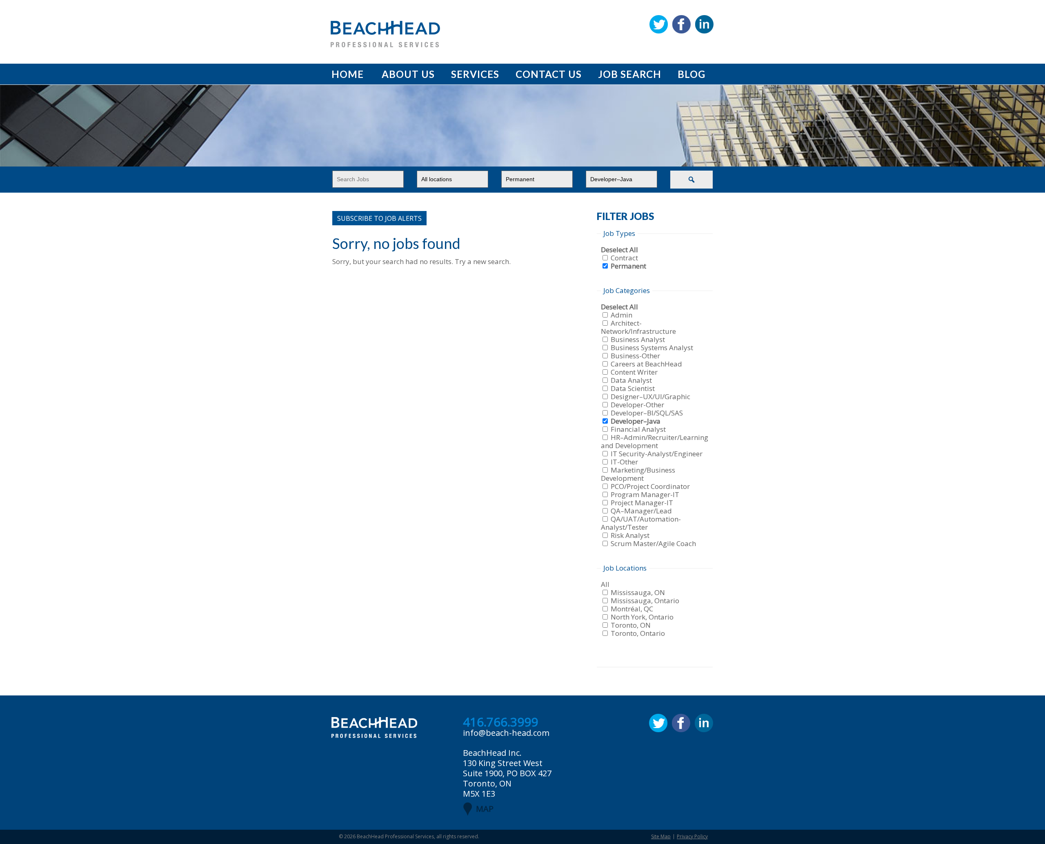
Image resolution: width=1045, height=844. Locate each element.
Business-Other (635, 355)
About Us (408, 74)
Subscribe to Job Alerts (379, 218)
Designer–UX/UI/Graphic (650, 396)
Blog (691, 74)
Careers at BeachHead (646, 364)
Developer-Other (637, 404)
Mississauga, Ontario (645, 600)
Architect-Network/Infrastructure (638, 327)
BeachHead (385, 34)
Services (475, 74)
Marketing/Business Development (638, 474)
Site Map (661, 836)
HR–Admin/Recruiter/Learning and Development (654, 441)
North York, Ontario (642, 617)
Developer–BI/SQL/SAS (647, 413)
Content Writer (634, 372)
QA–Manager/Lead (641, 510)
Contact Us (549, 74)
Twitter (658, 24)
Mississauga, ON (638, 592)
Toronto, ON (631, 625)
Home (347, 74)
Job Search (629, 74)
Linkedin (704, 24)
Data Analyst (631, 380)
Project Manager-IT (642, 502)
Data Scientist (633, 388)
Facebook (681, 24)
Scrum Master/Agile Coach (653, 543)
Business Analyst (638, 339)
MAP (485, 808)
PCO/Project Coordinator (650, 486)
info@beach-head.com (506, 732)
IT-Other (624, 461)
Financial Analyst (638, 429)
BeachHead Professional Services (395, 836)
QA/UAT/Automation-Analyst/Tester (641, 523)
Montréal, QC (632, 608)
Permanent (628, 266)
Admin (621, 315)
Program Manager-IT (645, 494)
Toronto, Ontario (638, 633)
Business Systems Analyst (652, 347)
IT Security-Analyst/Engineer (657, 453)
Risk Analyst (630, 535)
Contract (624, 257)
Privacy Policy (692, 836)
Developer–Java (635, 421)
